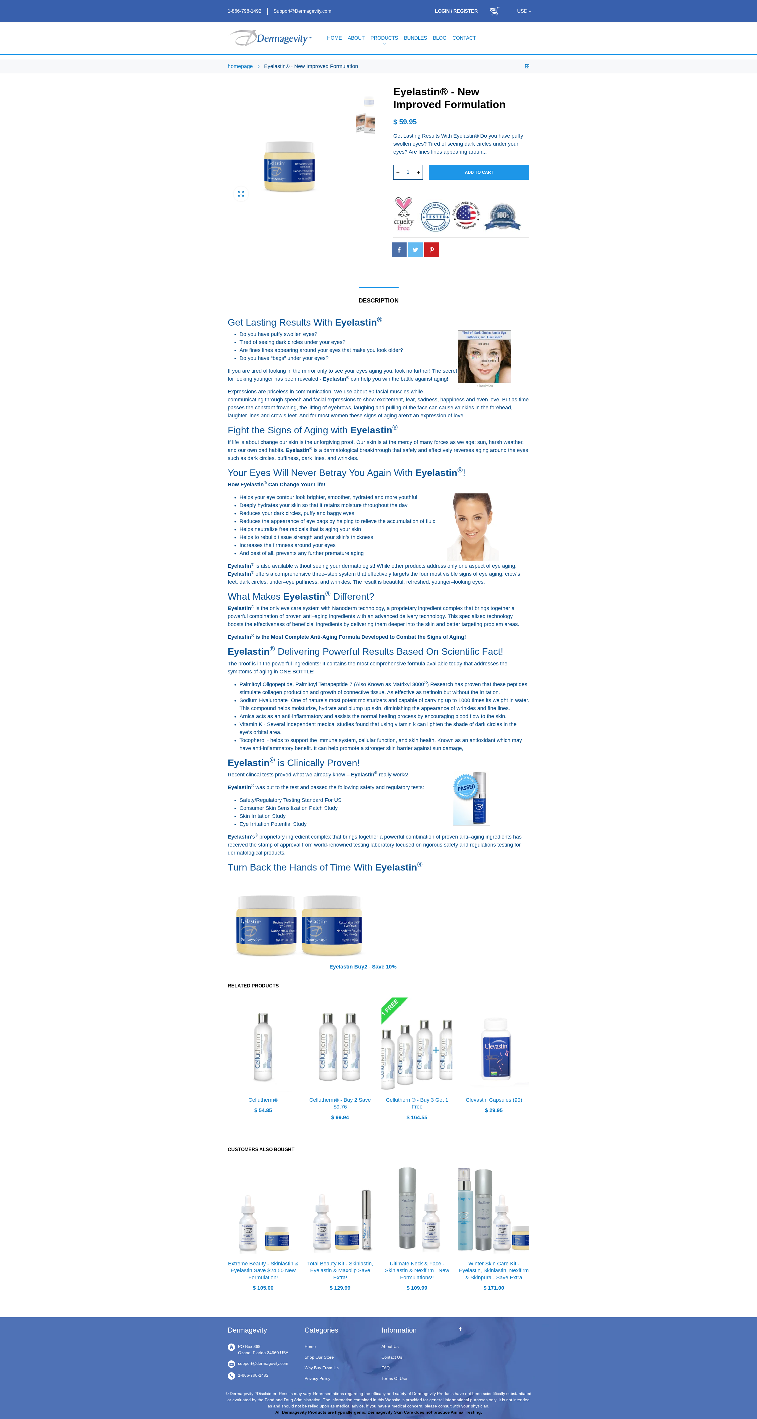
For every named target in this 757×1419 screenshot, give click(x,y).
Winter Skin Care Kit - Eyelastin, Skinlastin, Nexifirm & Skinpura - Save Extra (494, 1270)
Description (379, 300)
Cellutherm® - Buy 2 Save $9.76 (340, 1103)
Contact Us (391, 1357)
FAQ (385, 1367)
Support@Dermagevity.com (302, 11)
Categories (321, 1330)
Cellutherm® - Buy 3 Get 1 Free (417, 1103)
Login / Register (456, 11)
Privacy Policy (317, 1378)
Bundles (415, 38)
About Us (390, 1346)
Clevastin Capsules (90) (494, 1100)
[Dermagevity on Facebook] (460, 1329)
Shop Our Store (319, 1357)
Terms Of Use (394, 1378)
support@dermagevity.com (263, 1363)
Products (384, 38)
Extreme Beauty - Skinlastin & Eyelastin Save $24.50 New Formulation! (263, 1270)
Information (399, 1330)
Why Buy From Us (322, 1367)
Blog (440, 38)
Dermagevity (247, 1330)
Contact (464, 38)
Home (334, 38)
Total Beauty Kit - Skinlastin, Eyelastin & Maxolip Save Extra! (340, 1270)
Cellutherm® (263, 1100)
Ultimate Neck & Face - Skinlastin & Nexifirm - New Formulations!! (417, 1270)
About (356, 38)
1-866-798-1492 (244, 11)
